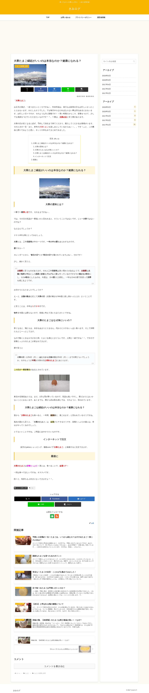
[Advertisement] (74, 37)
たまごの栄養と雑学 (21, 488)
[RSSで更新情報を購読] (57, 516)
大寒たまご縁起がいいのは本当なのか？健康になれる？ (53, 143)
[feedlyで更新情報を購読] (52, 516)
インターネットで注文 (43, 156)
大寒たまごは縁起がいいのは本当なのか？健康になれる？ (56, 153)
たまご (32, 488)
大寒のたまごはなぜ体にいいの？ (47, 150)
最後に (35, 160)
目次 (51, 139)
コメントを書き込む (54, 666)
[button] (81, 89)
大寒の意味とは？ (41, 146)
